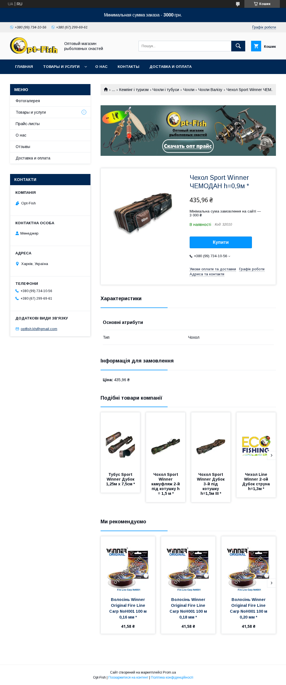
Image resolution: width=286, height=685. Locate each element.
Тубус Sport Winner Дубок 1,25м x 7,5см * (120, 479)
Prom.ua (169, 672)
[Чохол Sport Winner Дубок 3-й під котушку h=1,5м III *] (210, 440)
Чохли (188, 89)
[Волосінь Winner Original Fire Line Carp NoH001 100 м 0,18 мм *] (188, 564)
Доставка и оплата (170, 67)
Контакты (128, 67)
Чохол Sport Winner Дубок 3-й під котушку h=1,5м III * (211, 484)
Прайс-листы (28, 123)
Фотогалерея (28, 101)
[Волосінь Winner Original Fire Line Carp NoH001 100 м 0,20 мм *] (248, 564)
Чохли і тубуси (165, 89)
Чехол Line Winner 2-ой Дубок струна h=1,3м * (256, 481)
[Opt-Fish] (34, 52)
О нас (101, 67)
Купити (221, 242)
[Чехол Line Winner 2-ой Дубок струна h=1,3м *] (256, 440)
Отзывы (23, 146)
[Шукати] (238, 46)
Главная (24, 67)
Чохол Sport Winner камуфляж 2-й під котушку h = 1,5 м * (166, 484)
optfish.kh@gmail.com (39, 329)
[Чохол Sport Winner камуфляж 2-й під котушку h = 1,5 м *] (165, 440)
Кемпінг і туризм (134, 89)
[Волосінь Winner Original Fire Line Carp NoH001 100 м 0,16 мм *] (128, 564)
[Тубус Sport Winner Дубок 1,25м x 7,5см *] (120, 440)
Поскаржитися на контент (128, 677)
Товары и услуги (61, 67)
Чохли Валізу (210, 89)
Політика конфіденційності (172, 677)
